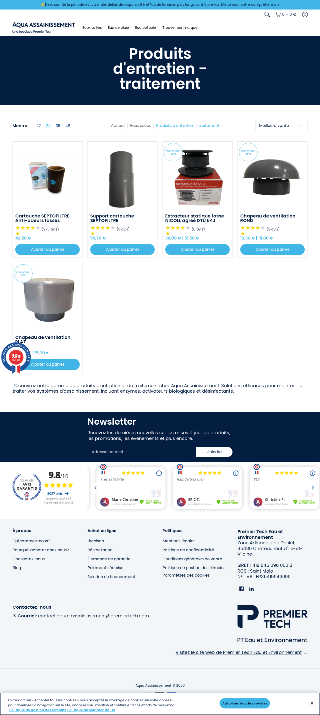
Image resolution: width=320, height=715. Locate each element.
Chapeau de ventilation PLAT (42, 339)
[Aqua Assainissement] (43, 28)
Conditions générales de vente (192, 559)
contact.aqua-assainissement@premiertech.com (93, 616)
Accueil (118, 125)
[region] (160, 704)
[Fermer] (312, 702)
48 (67, 126)
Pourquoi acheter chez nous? (40, 550)
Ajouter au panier (47, 249)
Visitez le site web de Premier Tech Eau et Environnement (239, 652)
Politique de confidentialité (188, 550)
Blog (16, 568)
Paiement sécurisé (106, 568)
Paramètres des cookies (186, 575)
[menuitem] (286, 15)
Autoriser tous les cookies (244, 703)
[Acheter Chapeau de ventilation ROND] (272, 176)
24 (48, 126)
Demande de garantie (109, 559)
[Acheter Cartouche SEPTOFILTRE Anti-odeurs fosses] (47, 176)
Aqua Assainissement (154, 685)
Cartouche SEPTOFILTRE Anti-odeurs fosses (42, 218)
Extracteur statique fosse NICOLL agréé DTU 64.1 (194, 218)
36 (58, 126)
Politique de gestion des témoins (194, 568)
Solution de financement (112, 577)
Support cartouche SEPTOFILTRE (112, 218)
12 (39, 126)
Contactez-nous (28, 559)
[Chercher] (267, 15)
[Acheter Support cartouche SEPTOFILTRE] (122, 176)
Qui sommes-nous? (31, 541)
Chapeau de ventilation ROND (268, 218)
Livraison (96, 541)
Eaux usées (140, 125)
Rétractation (100, 550)
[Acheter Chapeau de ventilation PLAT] (47, 298)
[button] (241, 589)
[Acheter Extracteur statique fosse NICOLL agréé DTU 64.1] (197, 176)
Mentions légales (179, 541)
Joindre (214, 452)
